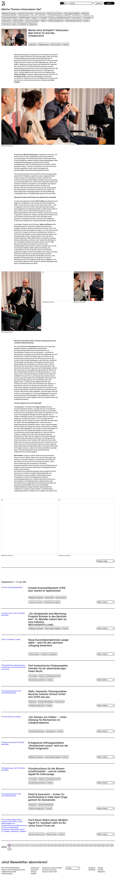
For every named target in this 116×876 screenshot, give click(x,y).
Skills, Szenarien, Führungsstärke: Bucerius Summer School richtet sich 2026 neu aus (47, 694)
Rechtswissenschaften (73, 20)
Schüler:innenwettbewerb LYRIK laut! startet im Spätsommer (47, 589)
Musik (44, 20)
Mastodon (91, 870)
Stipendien (32, 24)
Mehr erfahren (103, 602)
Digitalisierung (24, 17)
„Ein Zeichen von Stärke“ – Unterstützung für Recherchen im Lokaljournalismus (47, 720)
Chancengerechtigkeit (71, 13)
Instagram (91, 868)
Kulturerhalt (6, 20)
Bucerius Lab (40, 13)
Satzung (33, 872)
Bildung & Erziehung (9, 13)
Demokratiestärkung (9, 17)
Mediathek (22, 24)
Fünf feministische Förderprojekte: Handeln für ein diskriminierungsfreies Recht (48, 668)
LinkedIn (100, 870)
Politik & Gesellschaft (55, 20)
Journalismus (88, 17)
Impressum (34, 870)
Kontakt (33, 874)
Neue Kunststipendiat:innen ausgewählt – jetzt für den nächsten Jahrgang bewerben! (48, 642)
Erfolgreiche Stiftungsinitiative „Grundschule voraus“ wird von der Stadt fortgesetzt (48, 745)
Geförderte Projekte (9, 24)
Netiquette (101, 872)
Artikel (86, 20)
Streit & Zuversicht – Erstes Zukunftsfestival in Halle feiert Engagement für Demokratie (48, 797)
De (62, 3)
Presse (69, 868)
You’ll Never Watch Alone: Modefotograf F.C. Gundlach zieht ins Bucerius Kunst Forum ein (48, 823)
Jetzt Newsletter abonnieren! (24, 861)
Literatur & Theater (32, 20)
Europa (34, 17)
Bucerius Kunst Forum (25, 13)
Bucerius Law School (54, 13)
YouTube (100, 868)
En (65, 3)
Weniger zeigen (102, 561)
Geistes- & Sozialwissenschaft (59, 17)
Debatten (85, 13)
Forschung (42, 17)
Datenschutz (35, 868)
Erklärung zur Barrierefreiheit (52, 868)
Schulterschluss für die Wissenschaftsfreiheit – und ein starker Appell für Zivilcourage (47, 771)
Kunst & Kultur (18, 20)
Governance (77, 17)
